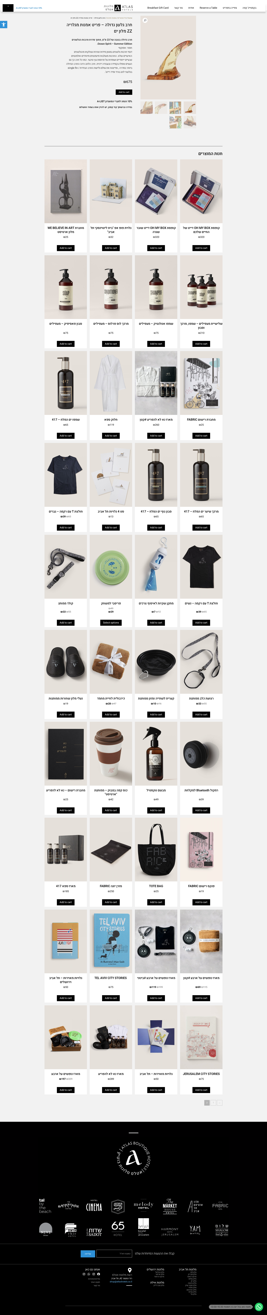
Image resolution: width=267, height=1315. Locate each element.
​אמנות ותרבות (111, 18)
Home (130, 18)
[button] (3, 24)
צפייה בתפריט (230, 8)
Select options (111, 623)
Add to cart (124, 92)
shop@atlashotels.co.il (121, 1281)
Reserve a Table (208, 8)
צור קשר (178, 8)
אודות (191, 8)
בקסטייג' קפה (249, 8)
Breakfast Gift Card (158, 8)
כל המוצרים (122, 18)
